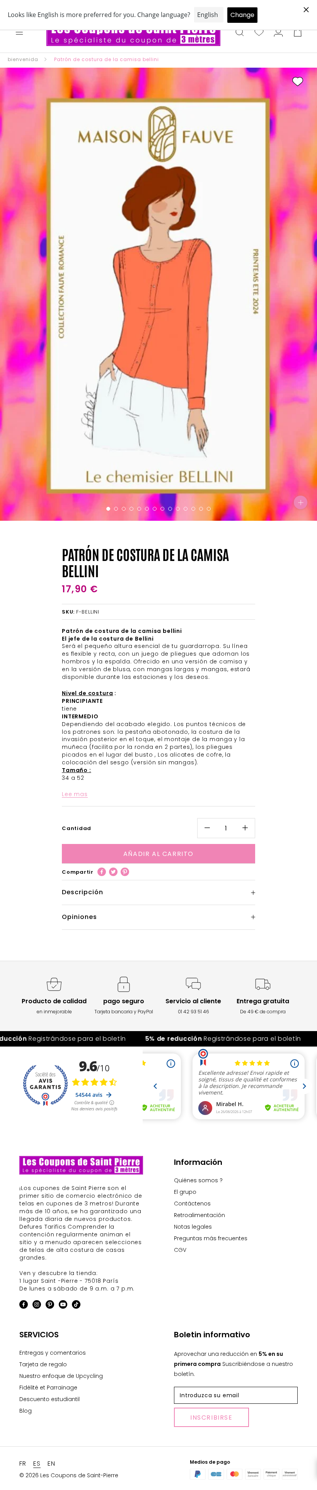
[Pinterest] (125, 872)
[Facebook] (101, 872)
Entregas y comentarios (52, 1353)
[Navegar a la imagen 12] (193, 509)
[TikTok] (76, 1305)
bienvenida (23, 59)
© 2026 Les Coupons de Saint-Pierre (68, 1475)
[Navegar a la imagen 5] (139, 509)
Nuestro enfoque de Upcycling (61, 1376)
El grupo (185, 1192)
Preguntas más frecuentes (210, 1238)
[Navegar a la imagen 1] (108, 509)
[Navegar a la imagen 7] (155, 509)
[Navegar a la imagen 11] (185, 509)
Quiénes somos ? (198, 1180)
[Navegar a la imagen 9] (170, 509)
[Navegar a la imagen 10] (178, 509)
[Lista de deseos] (259, 32)
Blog (25, 1411)
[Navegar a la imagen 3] (124, 509)
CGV (180, 1250)
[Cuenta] (278, 33)
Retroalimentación (199, 1215)
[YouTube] (63, 1305)
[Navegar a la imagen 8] (162, 509)
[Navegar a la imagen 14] (209, 509)
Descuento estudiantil (49, 1399)
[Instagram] (36, 1305)
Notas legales (193, 1227)
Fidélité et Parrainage (48, 1387)
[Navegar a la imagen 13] (201, 509)
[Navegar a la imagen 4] (131, 509)
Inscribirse (211, 1417)
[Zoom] (300, 502)
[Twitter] (113, 872)
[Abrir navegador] (19, 32)
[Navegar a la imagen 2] (116, 509)
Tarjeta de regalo (43, 1364)
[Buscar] (239, 32)
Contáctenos (192, 1203)
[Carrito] (297, 32)
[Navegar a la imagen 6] (147, 509)
